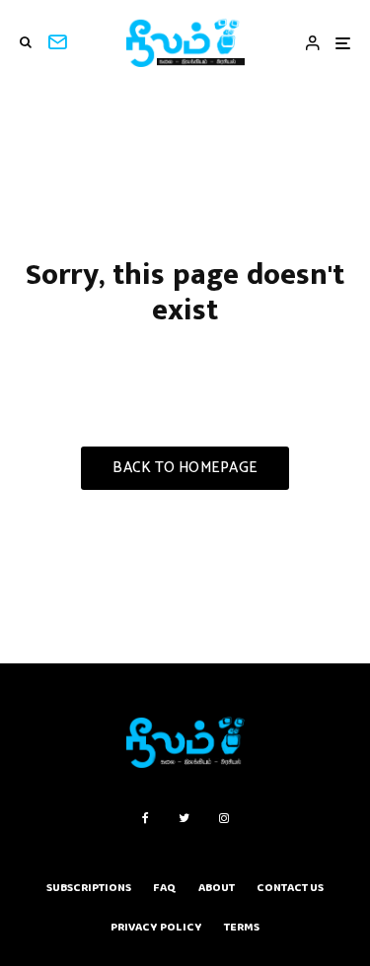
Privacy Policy (156, 927)
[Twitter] (184, 818)
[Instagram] (224, 818)
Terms (241, 927)
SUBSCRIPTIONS (88, 887)
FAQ (165, 887)
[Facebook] (145, 818)
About (216, 887)
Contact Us (290, 887)
